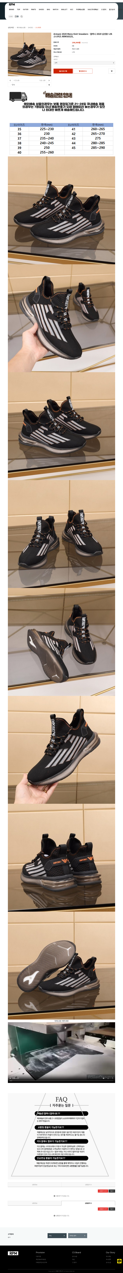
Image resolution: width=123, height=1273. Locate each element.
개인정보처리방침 (41, 1259)
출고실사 (112, 9)
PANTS (33, 9)
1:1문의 (103, 9)
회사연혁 (108, 1259)
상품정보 (34, 1185)
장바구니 (84, 71)
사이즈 (56, 59)
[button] (21, 16)
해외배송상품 (21, 27)
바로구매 (64, 71)
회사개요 (108, 1256)
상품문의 (88, 1185)
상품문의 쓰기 (103, 1209)
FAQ (50, 1236)
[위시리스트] (111, 71)
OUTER (25, 9)
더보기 (112, 1191)
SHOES (41, 9)
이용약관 (38, 1256)
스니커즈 (38, 27)
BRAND (11, 9)
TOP (18, 9)
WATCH (55, 9)
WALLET (64, 9)
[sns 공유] (49, 85)
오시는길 (108, 1262)
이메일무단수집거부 (41, 1262)
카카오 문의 (73, 1236)
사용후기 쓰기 (103, 1191)
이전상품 (16, 80)
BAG (48, 9)
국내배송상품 (80, 9)
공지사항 (74, 1256)
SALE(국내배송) (93, 9)
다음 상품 (42, 80)
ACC (71, 9)
